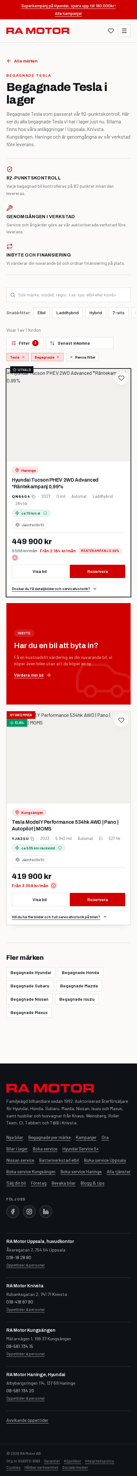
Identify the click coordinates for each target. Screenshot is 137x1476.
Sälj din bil (16, 1183)
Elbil (42, 312)
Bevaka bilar (64, 1183)
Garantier (52, 1461)
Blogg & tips (93, 1183)
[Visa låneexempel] (15, 558)
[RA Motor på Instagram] (29, 1211)
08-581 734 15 (19, 1346)
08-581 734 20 (20, 1390)
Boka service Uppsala (105, 1160)
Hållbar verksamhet (41, 1467)
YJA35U (20, 839)
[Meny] (124, 30)
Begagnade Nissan (29, 999)
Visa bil (39, 571)
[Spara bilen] (121, 378)
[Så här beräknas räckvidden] (45, 513)
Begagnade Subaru (30, 985)
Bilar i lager (17, 1148)
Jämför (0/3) (33, 525)
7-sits (119, 312)
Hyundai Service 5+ (80, 1148)
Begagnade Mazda (79, 985)
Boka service (45, 1148)
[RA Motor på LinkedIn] (46, 1211)
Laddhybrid (67, 312)
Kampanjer (86, 1137)
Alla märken (26, 60)
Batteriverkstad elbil (59, 1160)
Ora (105, 1137)
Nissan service (20, 1160)
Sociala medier (75, 1467)
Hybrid (96, 312)
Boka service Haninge (81, 1171)
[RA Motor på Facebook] (12, 1211)
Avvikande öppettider (27, 1420)
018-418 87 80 (19, 1301)
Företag (39, 1183)
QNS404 (21, 496)
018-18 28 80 (18, 1257)
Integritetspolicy (99, 1461)
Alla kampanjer (68, 13)
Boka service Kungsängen (30, 1171)
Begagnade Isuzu (77, 999)
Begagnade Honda (80, 972)
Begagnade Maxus (29, 1012)
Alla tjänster (119, 1171)
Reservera (97, 571)
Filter (27, 343)
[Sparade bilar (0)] (111, 31)
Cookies (13, 1467)
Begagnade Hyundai (31, 972)
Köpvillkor (72, 1461)
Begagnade (44, 357)
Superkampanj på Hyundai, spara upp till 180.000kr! (68, 5)
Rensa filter (85, 357)
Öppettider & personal (25, 1265)
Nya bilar (14, 1137)
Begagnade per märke (49, 1137)
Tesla (14, 357)
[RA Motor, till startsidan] (37, 31)
